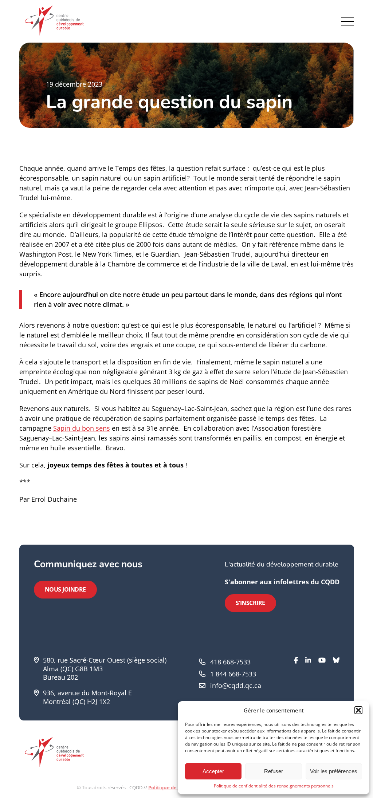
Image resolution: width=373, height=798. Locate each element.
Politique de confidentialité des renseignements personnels (274, 786)
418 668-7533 (230, 661)
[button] (358, 710)
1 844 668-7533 (233, 673)
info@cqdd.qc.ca (235, 685)
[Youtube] (322, 681)
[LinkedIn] (308, 681)
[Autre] (336, 681)
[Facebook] (296, 681)
